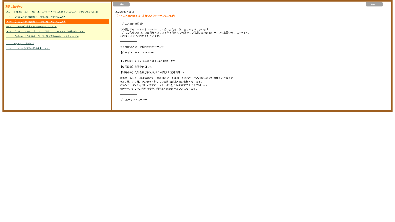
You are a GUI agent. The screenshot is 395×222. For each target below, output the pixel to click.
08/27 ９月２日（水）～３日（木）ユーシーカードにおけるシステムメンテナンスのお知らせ (52, 11)
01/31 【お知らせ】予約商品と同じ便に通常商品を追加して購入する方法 (42, 36)
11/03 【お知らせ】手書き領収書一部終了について (31, 26)
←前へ (121, 4)
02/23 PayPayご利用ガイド (20, 43)
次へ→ (374, 4)
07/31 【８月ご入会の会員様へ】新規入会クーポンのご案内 (36, 16)
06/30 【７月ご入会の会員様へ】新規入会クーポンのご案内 (36, 21)
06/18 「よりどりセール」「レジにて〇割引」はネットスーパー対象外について (45, 31)
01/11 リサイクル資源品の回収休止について (28, 48)
